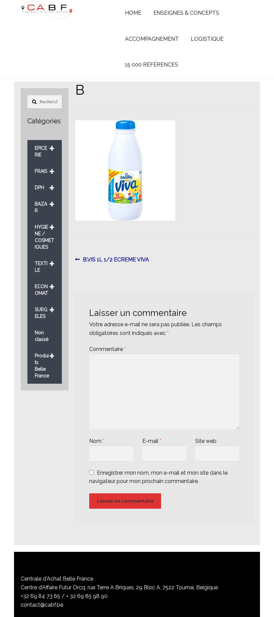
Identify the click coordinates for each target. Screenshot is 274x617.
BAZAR (44, 204)
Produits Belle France (44, 363)
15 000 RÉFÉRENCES (151, 64)
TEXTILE (44, 264)
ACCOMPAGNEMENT (152, 39)
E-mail (151, 441)
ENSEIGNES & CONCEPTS (186, 13)
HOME (133, 13)
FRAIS (44, 171)
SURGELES (44, 310)
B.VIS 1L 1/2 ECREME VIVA (116, 260)
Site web (206, 441)
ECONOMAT (44, 287)
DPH (44, 188)
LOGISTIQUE (207, 39)
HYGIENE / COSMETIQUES (44, 234)
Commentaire (107, 349)
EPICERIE (44, 148)
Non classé (41, 336)
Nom (97, 441)
